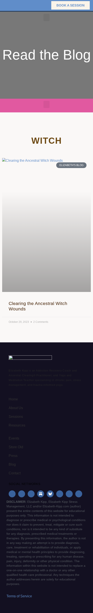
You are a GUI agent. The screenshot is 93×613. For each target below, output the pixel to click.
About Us (16, 408)
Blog (12, 464)
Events (14, 438)
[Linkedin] (31, 493)
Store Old (16, 447)
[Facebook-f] (12, 493)
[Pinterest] (69, 493)
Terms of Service (19, 596)
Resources (17, 425)
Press (13, 456)
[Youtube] (59, 493)
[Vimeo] (78, 493)
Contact (15, 473)
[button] (41, 5)
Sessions (16, 416)
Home (13, 399)
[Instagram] (21, 493)
